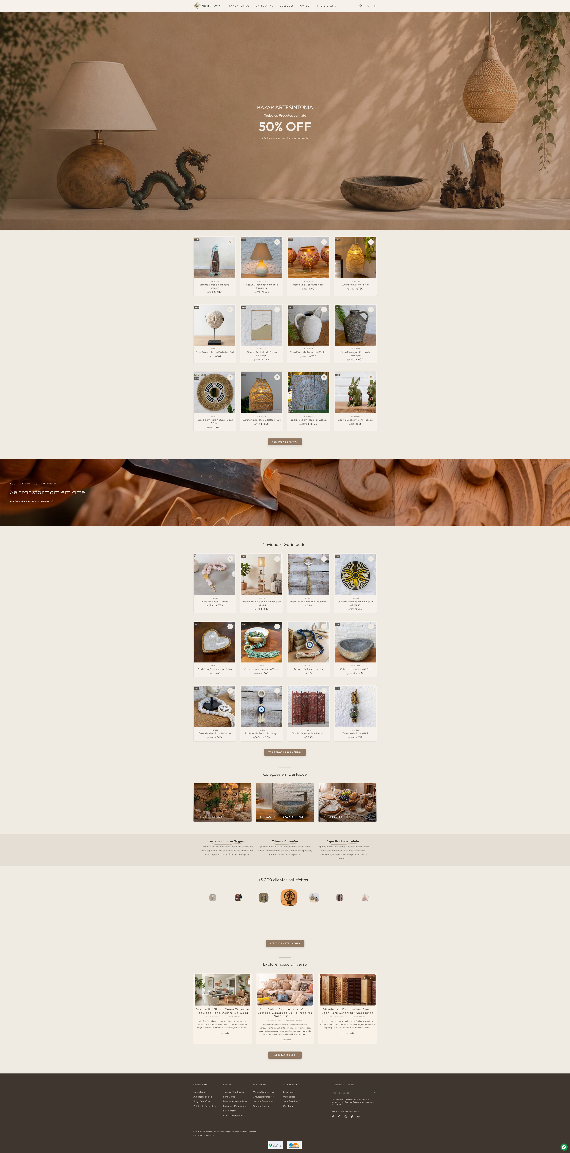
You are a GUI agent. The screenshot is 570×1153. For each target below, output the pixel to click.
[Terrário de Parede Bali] (355, 706)
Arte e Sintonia (206, 1131)
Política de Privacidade (205, 1106)
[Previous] (202, 897)
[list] (285, 849)
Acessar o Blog (285, 1055)
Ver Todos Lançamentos (285, 752)
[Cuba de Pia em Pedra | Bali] (355, 642)
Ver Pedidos (289, 1096)
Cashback (288, 1106)
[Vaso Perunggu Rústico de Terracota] (355, 325)
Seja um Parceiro (261, 1106)
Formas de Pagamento (234, 1106)
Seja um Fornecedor (263, 1101)
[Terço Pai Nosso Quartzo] (214, 574)
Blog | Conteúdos (202, 1101)
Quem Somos (200, 1092)
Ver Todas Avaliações (285, 943)
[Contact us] (564, 1147)
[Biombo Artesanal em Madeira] (308, 706)
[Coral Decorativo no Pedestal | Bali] (214, 325)
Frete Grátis (229, 1096)
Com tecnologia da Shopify (203, 1135)
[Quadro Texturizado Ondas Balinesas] (261, 325)
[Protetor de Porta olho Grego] (261, 706)
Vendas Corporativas (263, 1092)
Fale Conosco (229, 1110)
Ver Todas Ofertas (285, 442)
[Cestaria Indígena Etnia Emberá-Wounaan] (355, 574)
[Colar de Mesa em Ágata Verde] (261, 642)
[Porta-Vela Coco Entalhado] (308, 257)
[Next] (367, 897)
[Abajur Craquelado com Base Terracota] (261, 257)
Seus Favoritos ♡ (291, 1101)
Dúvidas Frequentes (233, 1115)
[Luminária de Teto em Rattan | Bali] (261, 392)
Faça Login (288, 1092)
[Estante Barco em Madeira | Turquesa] (214, 257)
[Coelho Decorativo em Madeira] (355, 392)
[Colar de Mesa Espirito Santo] (214, 706)
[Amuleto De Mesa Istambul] (308, 642)
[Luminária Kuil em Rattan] (355, 257)
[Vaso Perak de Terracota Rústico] (308, 325)
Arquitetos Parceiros (263, 1096)
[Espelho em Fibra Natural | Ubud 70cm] (214, 392)
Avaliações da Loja (202, 1096)
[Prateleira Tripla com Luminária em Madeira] (261, 574)
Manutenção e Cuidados (235, 1101)
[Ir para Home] (206, 5)
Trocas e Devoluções (233, 1092)
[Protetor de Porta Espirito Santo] (308, 574)
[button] (360, 6)
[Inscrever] (375, 1093)
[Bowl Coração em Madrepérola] (214, 642)
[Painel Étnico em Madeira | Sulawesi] (308, 392)
